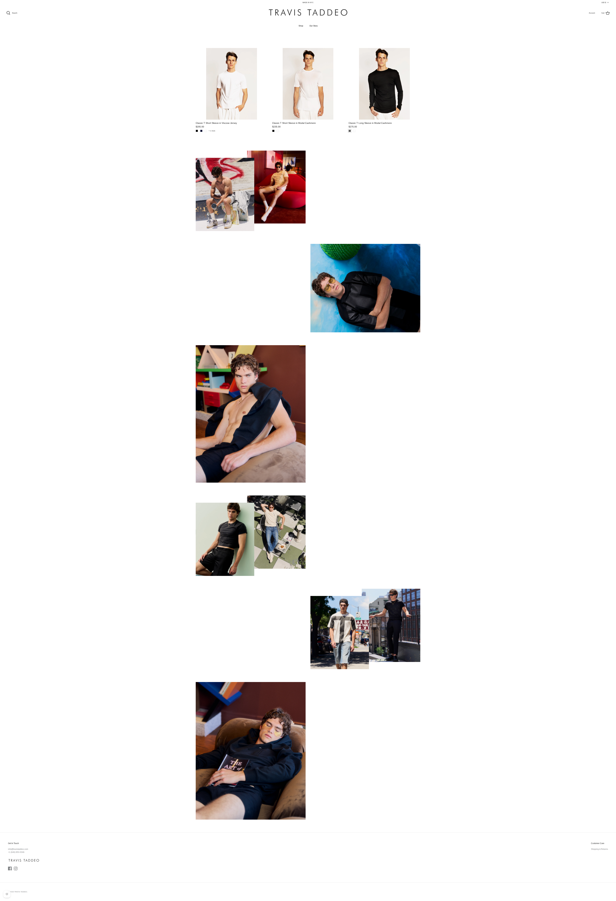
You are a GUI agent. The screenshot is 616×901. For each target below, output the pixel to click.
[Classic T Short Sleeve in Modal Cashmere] (308, 84)
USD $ (603, 2)
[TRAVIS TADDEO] (308, 13)
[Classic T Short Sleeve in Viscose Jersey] (231, 84)
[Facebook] (10, 868)
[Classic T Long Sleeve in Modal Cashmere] (384, 84)
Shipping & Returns (599, 849)
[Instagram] (15, 868)
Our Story (313, 26)
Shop (301, 26)
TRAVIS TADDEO (20, 892)
